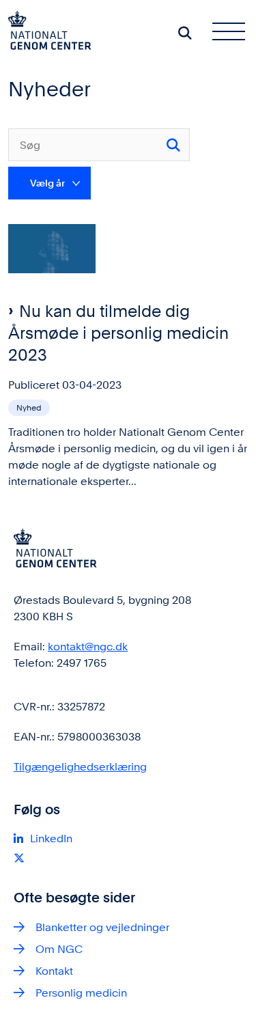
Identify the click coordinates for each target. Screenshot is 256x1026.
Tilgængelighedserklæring (80, 766)
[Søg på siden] (185, 32)
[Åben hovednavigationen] (234, 33)
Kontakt (54, 971)
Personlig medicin (81, 992)
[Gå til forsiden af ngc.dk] (45, 33)
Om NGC (59, 949)
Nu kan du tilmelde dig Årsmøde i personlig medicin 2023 (118, 333)
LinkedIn (51, 838)
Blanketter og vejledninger (102, 927)
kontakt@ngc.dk (88, 646)
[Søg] (173, 144)
